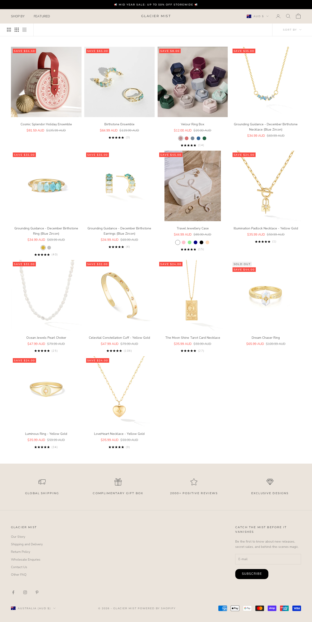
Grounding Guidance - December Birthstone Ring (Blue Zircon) (46, 231)
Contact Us (19, 567)
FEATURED (42, 16)
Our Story (18, 537)
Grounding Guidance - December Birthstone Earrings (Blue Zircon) (119, 231)
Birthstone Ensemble (119, 124)
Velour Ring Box (192, 124)
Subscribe (252, 574)
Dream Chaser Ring (266, 338)
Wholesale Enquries (25, 559)
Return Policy (20, 552)
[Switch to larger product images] (9, 30)
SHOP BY (18, 16)
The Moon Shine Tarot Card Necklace (192, 338)
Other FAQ (18, 574)
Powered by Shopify (157, 608)
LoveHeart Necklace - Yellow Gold (119, 434)
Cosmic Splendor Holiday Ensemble (46, 124)
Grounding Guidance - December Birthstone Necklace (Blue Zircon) (266, 127)
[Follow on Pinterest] (37, 592)
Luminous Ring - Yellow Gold (46, 434)
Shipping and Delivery (27, 544)
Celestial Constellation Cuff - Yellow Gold (119, 338)
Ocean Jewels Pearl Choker (46, 338)
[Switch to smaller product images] (17, 30)
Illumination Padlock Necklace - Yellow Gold (266, 228)
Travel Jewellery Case (193, 228)
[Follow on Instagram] (25, 592)
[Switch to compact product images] (24, 30)
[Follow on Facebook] (13, 592)
